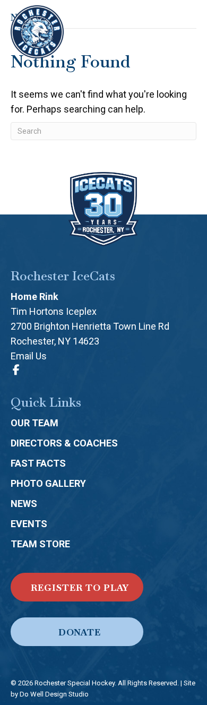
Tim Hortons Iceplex (54, 311)
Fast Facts (38, 463)
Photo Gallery (48, 483)
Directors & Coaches (64, 443)
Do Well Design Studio (54, 694)
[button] (77, 587)
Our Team (34, 422)
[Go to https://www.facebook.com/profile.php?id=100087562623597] (16, 370)
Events (29, 523)
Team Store (40, 543)
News (24, 503)
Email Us (29, 356)
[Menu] (186, 32)
